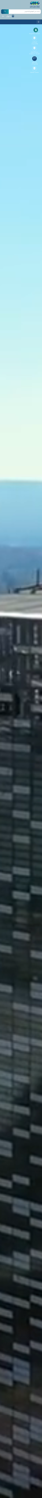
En (3, 16)
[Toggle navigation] (39, 22)
